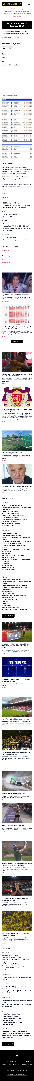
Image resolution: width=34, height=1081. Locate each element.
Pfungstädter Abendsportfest (12, 579)
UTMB (15, 11)
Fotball (4, 336)
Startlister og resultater (10, 96)
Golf (3, 873)
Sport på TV (8, 9)
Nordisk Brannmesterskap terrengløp (14, 609)
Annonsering (18, 1061)
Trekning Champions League (11, 535)
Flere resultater (6, 262)
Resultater (16, 37)
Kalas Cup (5, 601)
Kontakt (12, 1061)
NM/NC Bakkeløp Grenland (11, 523)
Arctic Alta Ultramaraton (10, 521)
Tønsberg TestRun (8, 597)
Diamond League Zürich (21, 9)
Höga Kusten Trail (8, 525)
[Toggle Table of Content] (9, 48)
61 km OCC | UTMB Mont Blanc (11, 543)
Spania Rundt (8, 11)
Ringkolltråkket (7, 589)
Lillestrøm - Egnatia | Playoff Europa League (16, 541)
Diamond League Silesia (10, 1016)
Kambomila (5, 603)
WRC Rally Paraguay (8, 569)
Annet (3, 421)
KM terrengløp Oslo (8, 593)
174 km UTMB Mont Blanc (10, 511)
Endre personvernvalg (26, 1064)
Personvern (27, 1061)
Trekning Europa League (10, 517)
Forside (6, 1061)
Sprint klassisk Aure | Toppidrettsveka (14, 1031)
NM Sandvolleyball (8, 567)
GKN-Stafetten (7, 565)
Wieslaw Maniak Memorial (10, 607)
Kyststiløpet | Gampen (9, 599)
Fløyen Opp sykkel (8, 557)
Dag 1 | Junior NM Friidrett (10, 513)
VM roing (5, 577)
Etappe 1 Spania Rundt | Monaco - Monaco (16, 1033)
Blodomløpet (6, 605)
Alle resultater (17, 16)
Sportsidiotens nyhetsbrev (23, 13)
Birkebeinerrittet (24, 11)
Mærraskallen (6, 553)
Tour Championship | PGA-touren (13, 555)
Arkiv (10, 1064)
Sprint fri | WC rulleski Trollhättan (13, 515)
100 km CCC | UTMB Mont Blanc (12, 505)
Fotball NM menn (7, 1038)
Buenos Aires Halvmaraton (11, 1014)
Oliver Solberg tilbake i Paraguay (13, 966)
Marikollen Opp (7, 591)
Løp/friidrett (6, 301)
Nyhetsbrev (16, 1064)
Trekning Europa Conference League (14, 519)
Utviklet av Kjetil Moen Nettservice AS (17, 1074)
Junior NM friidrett (8, 13)
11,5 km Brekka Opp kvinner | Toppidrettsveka (17, 1036)
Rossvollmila (6, 563)
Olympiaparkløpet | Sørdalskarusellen (14, 595)
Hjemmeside (5, 250)
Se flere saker (7, 1044)
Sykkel (4, 383)
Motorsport (5, 800)
